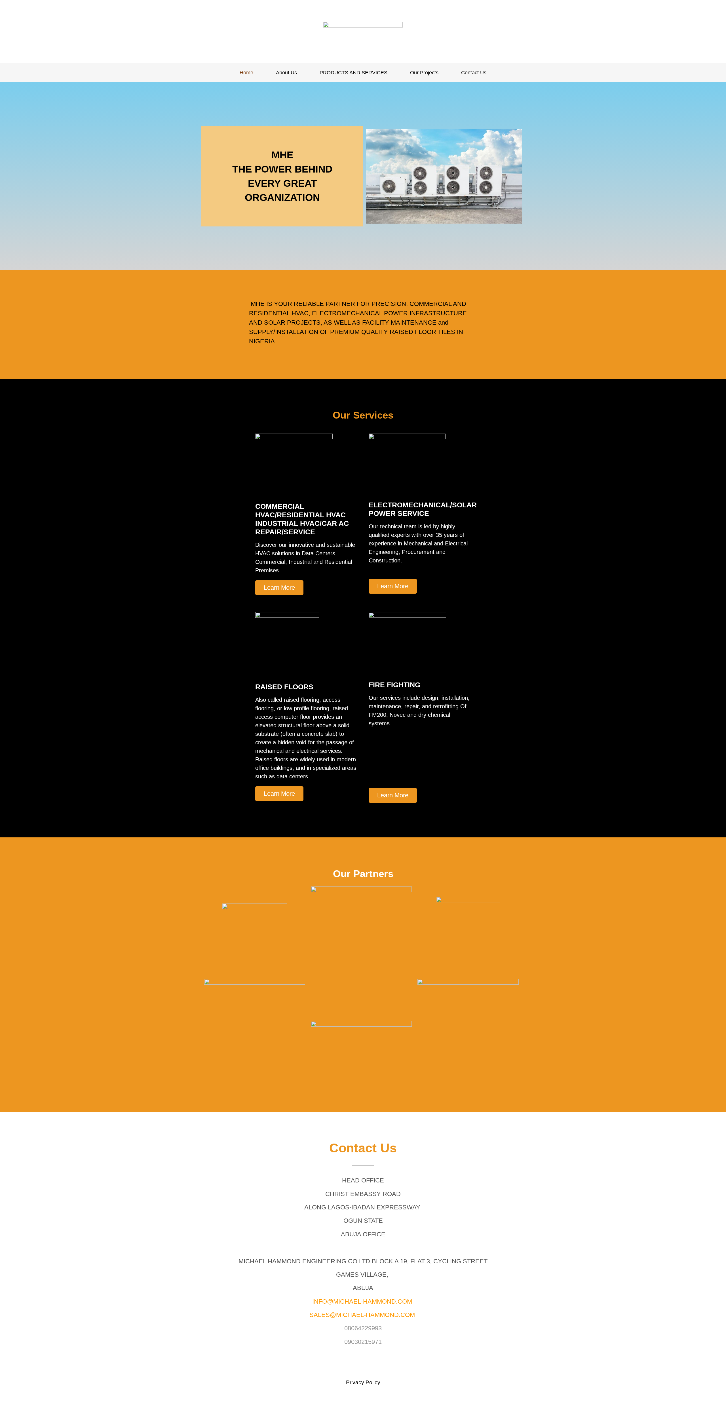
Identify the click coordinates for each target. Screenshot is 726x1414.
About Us (286, 72)
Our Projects (424, 72)
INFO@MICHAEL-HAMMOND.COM (362, 1301)
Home (246, 72)
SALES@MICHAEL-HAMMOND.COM (362, 1314)
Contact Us (473, 72)
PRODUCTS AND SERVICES (353, 72)
